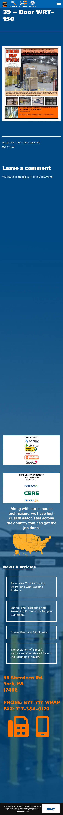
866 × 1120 (8, 146)
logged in (23, 176)
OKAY (51, 809)
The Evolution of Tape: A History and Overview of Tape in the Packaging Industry (31, 653)
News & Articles (19, 567)
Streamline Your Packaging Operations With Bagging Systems (28, 587)
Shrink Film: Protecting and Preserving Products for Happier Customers (31, 611)
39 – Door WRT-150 (29, 142)
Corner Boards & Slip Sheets (29, 632)
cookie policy (22, 811)
